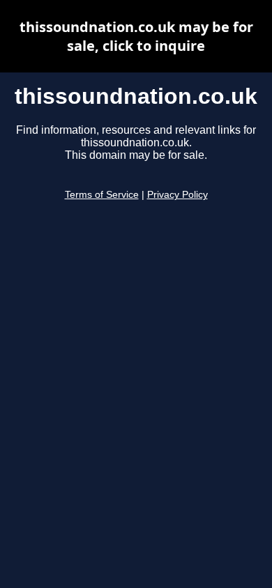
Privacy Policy (177, 194)
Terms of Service (102, 194)
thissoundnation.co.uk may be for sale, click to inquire (136, 36)
